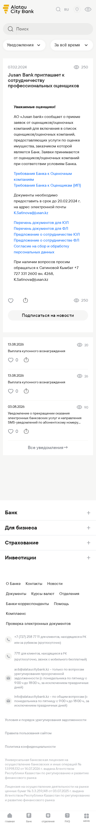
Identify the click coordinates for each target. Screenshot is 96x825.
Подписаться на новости (48, 315)
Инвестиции (20, 557)
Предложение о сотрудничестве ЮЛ (47, 234)
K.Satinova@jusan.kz (31, 212)
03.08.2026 (16, 406)
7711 (17, 653)
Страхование (22, 542)
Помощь (61, 603)
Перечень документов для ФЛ (41, 228)
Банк (11, 512)
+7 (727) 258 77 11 (27, 636)
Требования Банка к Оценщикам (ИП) (47, 185)
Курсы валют (42, 593)
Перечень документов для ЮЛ (41, 222)
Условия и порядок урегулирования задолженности (45, 720)
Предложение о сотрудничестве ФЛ (46, 240)
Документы (16, 593)
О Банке (13, 583)
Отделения (69, 593)
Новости (55, 583)
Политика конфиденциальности (30, 746)
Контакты (34, 583)
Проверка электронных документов (38, 623)
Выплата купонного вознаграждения (36, 351)
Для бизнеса (21, 527)
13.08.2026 (16, 344)
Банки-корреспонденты (27, 603)
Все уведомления (48, 447)
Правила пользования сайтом (28, 733)
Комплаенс (16, 613)
